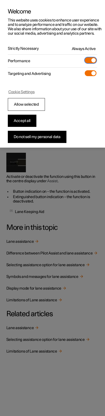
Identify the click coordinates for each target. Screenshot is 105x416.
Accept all (22, 121)
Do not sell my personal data (37, 137)
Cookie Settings (21, 92)
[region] (52, 74)
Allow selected (26, 104)
